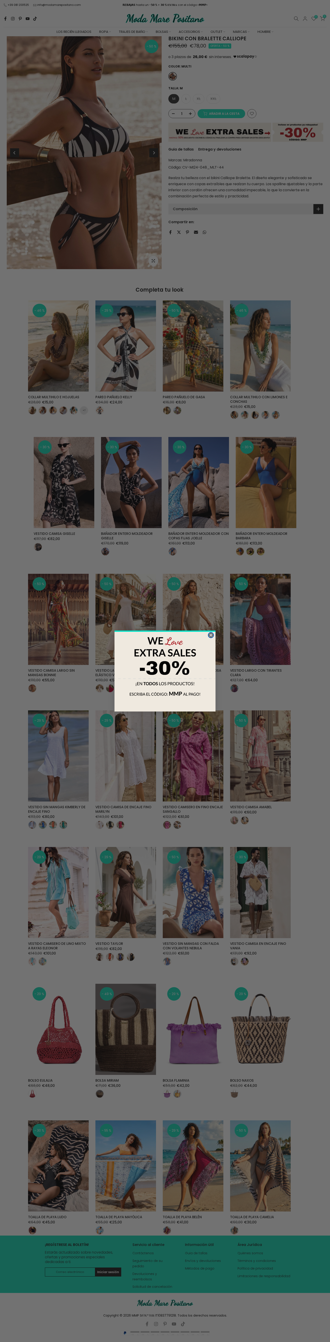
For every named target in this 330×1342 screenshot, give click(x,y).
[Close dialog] (211, 635)
